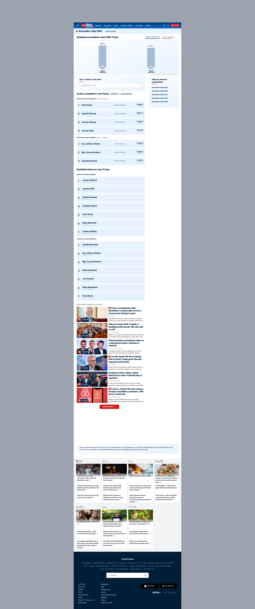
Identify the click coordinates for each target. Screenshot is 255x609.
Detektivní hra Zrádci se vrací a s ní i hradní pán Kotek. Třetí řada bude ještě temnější (114, 478)
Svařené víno (123, 566)
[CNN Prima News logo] (87, 25)
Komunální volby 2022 (160, 87)
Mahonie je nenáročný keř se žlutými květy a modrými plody (139, 542)
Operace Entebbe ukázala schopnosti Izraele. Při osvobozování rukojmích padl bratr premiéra (140, 499)
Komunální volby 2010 (160, 98)
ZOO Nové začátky (167, 563)
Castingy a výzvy (105, 589)
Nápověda (104, 597)
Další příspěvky (108, 407)
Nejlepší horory (111, 563)
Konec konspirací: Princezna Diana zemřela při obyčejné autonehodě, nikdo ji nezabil (140, 488)
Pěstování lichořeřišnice (163, 566)
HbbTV (80, 592)
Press (102, 587)
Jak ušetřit (139, 25)
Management (104, 584)
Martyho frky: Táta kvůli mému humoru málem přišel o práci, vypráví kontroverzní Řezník (112, 524)
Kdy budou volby (154, 563)
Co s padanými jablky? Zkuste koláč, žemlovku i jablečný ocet (139, 532)
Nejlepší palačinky (136, 569)
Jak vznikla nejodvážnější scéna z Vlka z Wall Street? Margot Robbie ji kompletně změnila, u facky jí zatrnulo (88, 544)
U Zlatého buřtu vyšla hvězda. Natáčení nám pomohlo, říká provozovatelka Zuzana (112, 488)
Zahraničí (107, 25)
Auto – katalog (89, 566)
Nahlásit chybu (82, 602)
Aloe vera (150, 566)
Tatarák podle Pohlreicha (137, 566)
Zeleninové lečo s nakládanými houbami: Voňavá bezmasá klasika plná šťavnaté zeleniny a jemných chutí (166, 479)
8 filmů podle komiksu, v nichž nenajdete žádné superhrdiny (86, 532)
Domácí (98, 25)
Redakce (103, 600)
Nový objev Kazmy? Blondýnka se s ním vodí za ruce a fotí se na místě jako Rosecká (114, 543)
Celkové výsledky (110, 31)
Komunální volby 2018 (160, 91)
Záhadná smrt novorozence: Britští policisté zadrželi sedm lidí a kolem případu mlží (88, 488)
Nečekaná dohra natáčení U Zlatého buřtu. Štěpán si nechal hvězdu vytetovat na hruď (113, 497)
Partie (139, 563)
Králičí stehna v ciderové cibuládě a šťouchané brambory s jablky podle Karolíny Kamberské (166, 497)
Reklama (80, 589)
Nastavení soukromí (106, 602)
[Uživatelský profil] (168, 25)
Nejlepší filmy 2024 (98, 563)
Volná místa (81, 587)
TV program (122, 563)
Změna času (132, 563)
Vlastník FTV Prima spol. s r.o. (86, 600)
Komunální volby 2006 (160, 102)
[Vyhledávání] (164, 25)
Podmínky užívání (83, 595)
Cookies (80, 597)
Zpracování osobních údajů (108, 595)
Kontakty (103, 592)
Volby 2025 (114, 566)
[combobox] (110, 85)
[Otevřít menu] (78, 25)
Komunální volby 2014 (160, 95)
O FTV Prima (81, 584)
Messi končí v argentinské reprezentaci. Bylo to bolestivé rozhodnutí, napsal (86, 478)
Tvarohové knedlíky (122, 569)
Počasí (148, 25)
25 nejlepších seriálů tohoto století (88, 522)
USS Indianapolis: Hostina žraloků (140, 476)
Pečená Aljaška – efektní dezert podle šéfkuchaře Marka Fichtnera (166, 487)
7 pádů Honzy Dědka (102, 566)
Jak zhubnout (86, 563)
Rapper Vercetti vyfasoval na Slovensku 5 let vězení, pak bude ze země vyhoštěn (114, 534)
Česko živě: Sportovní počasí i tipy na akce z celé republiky (88, 496)
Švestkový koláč (149, 569)
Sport (116, 25)
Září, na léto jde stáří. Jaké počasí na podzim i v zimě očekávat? (140, 523)
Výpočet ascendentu (107, 569)
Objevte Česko (126, 25)
